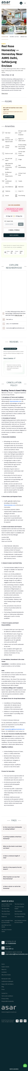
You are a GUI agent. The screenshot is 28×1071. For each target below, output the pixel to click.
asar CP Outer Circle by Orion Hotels (7, 905)
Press (3, 989)
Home (3, 964)
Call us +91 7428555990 (12, 324)
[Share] (13, 75)
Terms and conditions (7, 996)
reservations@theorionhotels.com (15, 328)
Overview (5, 37)
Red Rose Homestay (20, 914)
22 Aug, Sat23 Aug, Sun (14, 216)
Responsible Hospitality (8, 1001)
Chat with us (9, 319)
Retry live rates (8, 117)
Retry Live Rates (14, 235)
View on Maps (5, 75)
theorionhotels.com (15, 401)
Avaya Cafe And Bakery (7, 984)
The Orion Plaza (6, 911)
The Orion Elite (5, 909)
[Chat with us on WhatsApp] (25, 1066)
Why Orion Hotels (6, 975)
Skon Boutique (18, 911)
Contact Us (4, 993)
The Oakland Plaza (19, 917)
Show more (5, 93)
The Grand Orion (6, 914)
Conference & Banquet (7, 981)
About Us (4, 969)
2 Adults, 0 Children (14, 230)
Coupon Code (9, 221)
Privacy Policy (5, 999)
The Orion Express (19, 904)
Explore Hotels (5, 967)
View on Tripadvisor (8, 358)
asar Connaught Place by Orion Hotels (7, 921)
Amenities (23, 37)
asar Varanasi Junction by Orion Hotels (20, 921)
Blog (3, 987)
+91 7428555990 (10, 943)
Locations (4, 972)
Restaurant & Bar (6, 979)
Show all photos (20, 31)
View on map (18, 315)
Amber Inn (4, 917)
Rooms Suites (14, 37)
